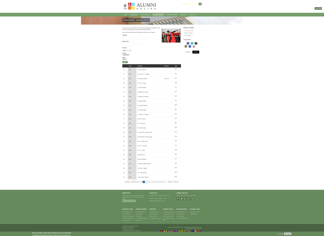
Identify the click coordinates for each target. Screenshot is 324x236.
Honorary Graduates (189, 30)
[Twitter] (192, 44)
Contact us (192, 15)
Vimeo (188, 198)
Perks (196, 52)
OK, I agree (280, 233)
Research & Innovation (128, 218)
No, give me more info (64, 235)
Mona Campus (153, 214)
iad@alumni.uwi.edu (160, 201)
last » (176, 182)
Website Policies (189, 228)
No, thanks (287, 233)
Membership (133, 15)
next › (170, 182)
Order (123, 57)
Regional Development (128, 216)
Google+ (185, 198)
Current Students (171, 15)
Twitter (181, 198)
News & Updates (144, 15)
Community (139, 214)
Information (139, 216)
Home (125, 14)
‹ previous (135, 182)
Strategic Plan (126, 220)
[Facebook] (188, 44)
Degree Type (125, 41)
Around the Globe (141, 212)
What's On (139, 220)
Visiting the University (142, 218)
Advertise (200, 228)
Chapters (188, 52)
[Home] (139, 6)
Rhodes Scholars (188, 33)
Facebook (177, 198)
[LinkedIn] (189, 47)
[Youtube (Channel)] (193, 47)
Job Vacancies (126, 214)
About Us (182, 15)
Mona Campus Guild (168, 214)
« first (127, 182)
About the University (128, 212)
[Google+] (196, 44)
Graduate (124, 35)
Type (176, 65)
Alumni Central (157, 15)
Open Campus (153, 216)
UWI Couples (187, 35)
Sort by (124, 53)
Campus (124, 47)
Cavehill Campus (154, 212)
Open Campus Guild (168, 216)
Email (124, 198)
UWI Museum (194, 214)
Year (130, 65)
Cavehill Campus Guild (169, 212)
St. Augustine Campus (155, 218)
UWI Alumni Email (195, 212)
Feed (192, 198)
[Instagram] (185, 47)
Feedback (195, 228)
